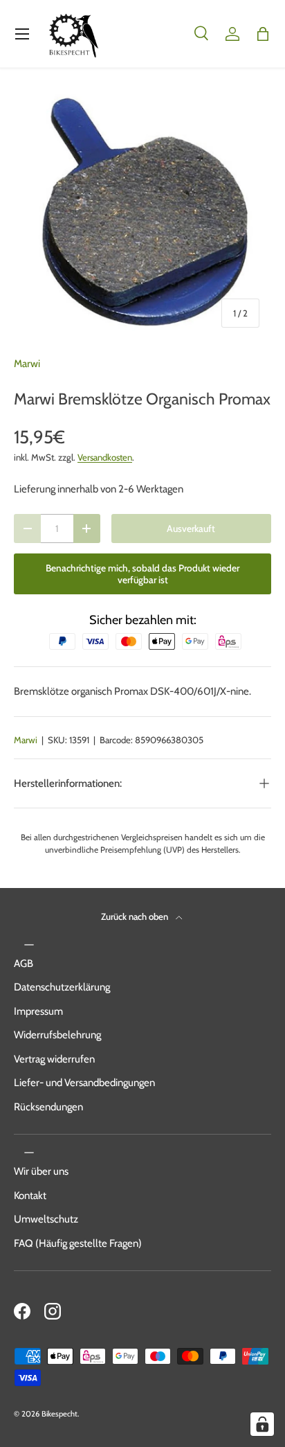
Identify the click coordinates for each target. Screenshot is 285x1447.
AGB (23, 963)
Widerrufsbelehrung (57, 1035)
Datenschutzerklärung (62, 987)
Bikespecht (59, 1414)
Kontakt (30, 1195)
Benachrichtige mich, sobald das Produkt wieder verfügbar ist (142, 573)
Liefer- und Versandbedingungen (84, 1082)
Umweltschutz (46, 1219)
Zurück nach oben (135, 916)
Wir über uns (41, 1171)
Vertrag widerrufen (54, 1059)
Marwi (27, 363)
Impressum (38, 1011)
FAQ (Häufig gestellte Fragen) (78, 1243)
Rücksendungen (48, 1107)
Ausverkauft (191, 528)
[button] (263, 34)
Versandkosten (104, 457)
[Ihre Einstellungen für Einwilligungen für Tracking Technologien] (262, 1424)
